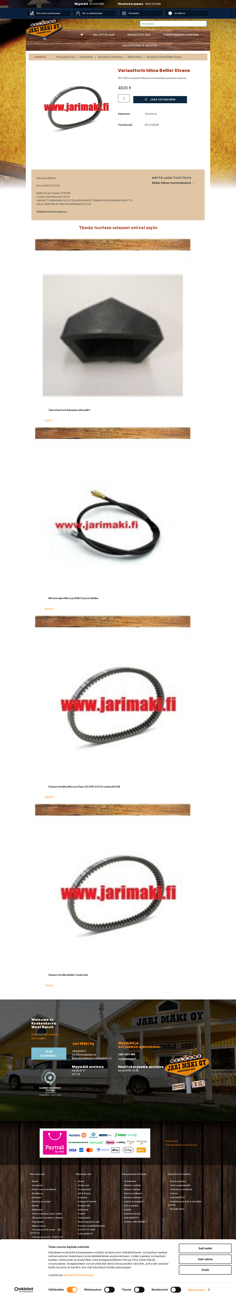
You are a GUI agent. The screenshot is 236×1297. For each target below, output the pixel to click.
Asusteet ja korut (132, 1213)
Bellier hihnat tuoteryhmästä (171, 182)
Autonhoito (37, 1185)
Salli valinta (205, 1259)
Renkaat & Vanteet (87, 1201)
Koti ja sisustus (131, 1205)
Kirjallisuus (37, 1193)
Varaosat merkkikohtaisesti (91, 1225)
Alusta (35, 1181)
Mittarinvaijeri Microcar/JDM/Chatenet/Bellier (73, 598)
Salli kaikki (205, 1248)
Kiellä (205, 1269)
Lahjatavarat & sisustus (139, 45)
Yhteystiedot (133, 13)
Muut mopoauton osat (89, 1221)
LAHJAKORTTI (85, 1233)
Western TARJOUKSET (135, 1221)
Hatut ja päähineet (133, 1193)
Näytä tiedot (196, 1289)
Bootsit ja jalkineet (133, 1197)
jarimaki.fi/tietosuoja (78, 1275)
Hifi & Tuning (84, 1193)
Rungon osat (84, 1205)
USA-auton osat (104, 34)
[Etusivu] (82, 34)
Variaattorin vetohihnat (110, 56)
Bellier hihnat (135, 56)
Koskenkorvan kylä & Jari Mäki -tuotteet (185, 1203)
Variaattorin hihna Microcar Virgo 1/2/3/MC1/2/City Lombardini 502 (84, 786)
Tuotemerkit (130, 1181)
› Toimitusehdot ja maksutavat (180, 1144)
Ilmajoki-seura (177, 1208)
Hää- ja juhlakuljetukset (92, 13)
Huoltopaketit (84, 1189)
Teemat (174, 1193)
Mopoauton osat (139, 34)
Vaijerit (81, 1213)
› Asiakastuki (171, 1140)
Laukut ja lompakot (133, 1201)
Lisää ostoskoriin (162, 99)
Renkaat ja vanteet (41, 1201)
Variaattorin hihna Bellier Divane (164, 56)
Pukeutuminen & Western (134, 1174)
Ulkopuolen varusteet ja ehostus (47, 1217)
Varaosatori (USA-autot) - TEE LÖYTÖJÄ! (45, 1231)
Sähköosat (37, 1209)
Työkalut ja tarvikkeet (181, 1189)
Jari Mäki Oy (179, 13)
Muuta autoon (39, 1225)
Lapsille (127, 1209)
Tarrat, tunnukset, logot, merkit (47, 1213)
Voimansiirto (86, 56)
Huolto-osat (83, 1185)
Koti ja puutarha (178, 1181)
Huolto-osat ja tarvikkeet (44, 1189)
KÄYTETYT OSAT (86, 1229)
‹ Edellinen (39, 56)
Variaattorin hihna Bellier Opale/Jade (68, 975)
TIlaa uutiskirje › (49, 1053)
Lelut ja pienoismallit (180, 1185)
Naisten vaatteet (132, 1189)
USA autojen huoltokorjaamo (48, 13)
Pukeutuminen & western (181, 34)
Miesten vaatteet (132, 1185)
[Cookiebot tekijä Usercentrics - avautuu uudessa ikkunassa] (24, 1290)
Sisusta (35, 1205)
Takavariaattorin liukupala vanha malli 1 (69, 410)
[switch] (109, 1290)
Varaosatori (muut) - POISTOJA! (47, 1237)
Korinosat (36, 1197)
